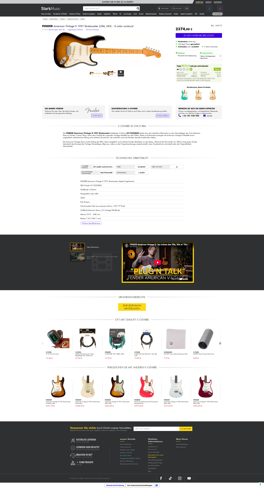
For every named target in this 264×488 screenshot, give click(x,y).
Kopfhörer (107, 14)
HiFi (196, 14)
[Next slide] (220, 343)
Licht (135, 14)
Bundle (202, 14)
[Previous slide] (43, 343)
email (209, 115)
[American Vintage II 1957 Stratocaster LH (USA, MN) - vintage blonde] (212, 95)
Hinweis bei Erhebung (115, 485)
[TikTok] (170, 478)
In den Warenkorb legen (199, 35)
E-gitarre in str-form (72, 19)
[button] (94, 73)
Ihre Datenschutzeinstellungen (139, 485)
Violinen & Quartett (165, 14)
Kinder (176, 14)
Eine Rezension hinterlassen (132, 307)
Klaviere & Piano (75, 14)
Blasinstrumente (151, 14)
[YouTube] (189, 478)
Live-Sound (128, 14)
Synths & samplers (89, 14)
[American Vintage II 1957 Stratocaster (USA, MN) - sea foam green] (184, 95)
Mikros (115, 14)
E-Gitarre (62, 19)
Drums (141, 14)
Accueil (45, 19)
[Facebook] (161, 478)
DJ (121, 14)
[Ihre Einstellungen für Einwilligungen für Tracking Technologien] (260, 484)
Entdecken (97, 115)
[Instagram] (179, 478)
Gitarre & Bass (46, 14)
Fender (82, 19)
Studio (99, 14)
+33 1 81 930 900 (87, 457)
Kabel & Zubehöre (187, 14)
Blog (149, 471)
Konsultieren (162, 115)
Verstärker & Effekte (60, 14)
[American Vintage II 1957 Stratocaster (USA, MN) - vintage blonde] (198, 95)
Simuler (217, 69)
